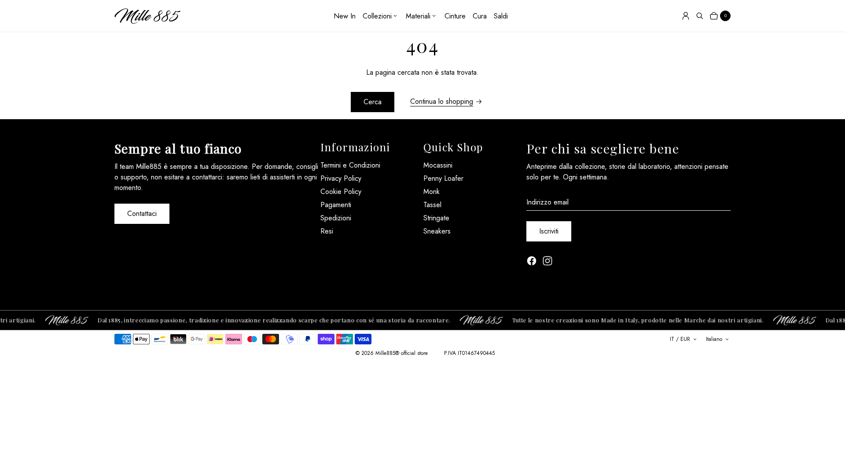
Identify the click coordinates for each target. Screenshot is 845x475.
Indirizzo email (547, 202)
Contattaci (142, 213)
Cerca (373, 102)
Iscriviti (548, 231)
